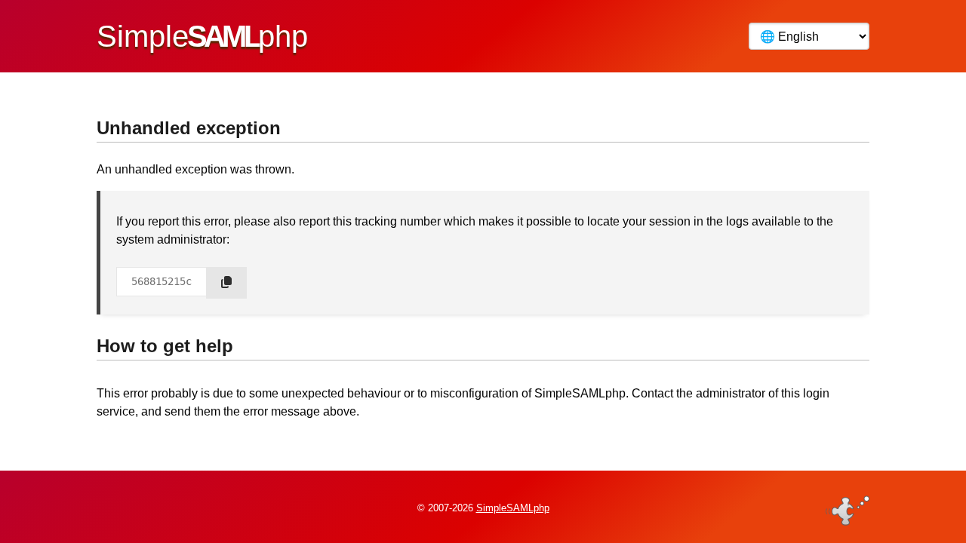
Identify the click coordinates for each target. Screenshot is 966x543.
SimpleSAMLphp (512, 508)
